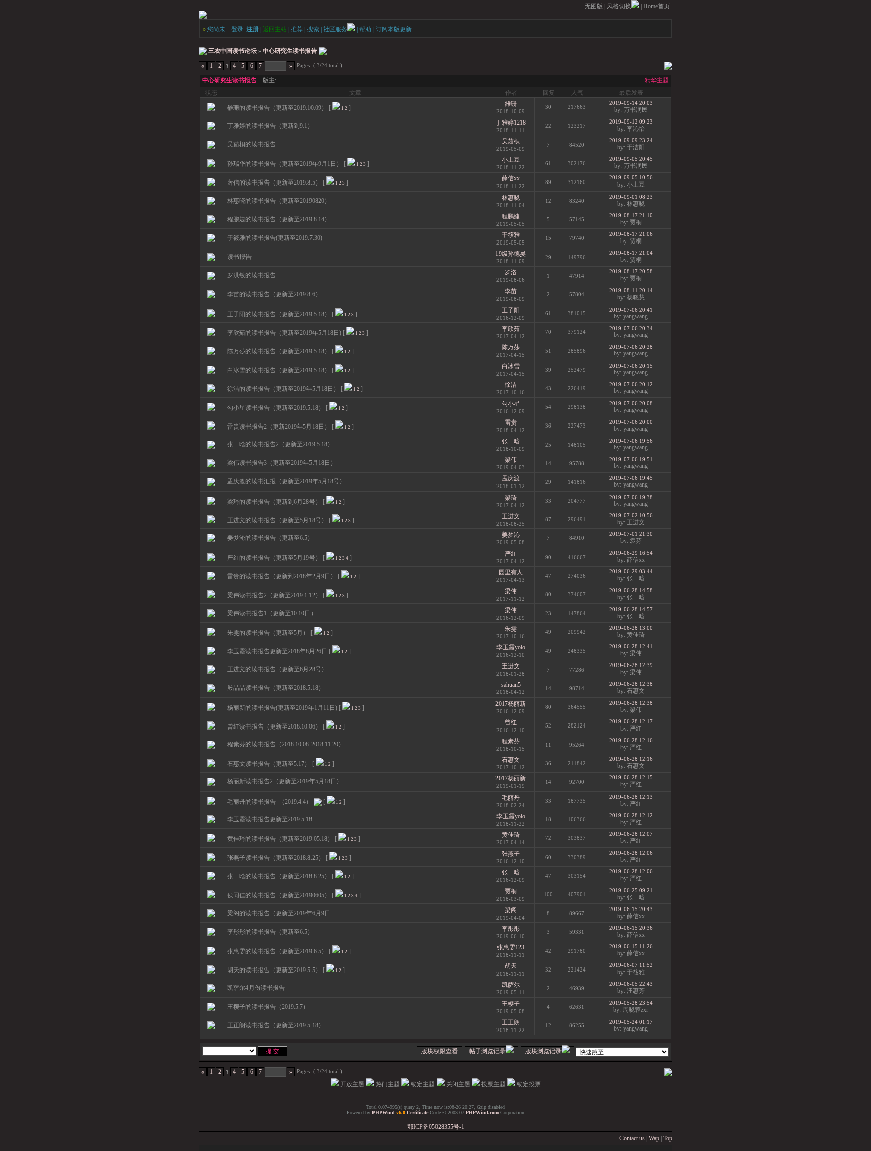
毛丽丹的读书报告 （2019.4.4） (269, 801)
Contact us (632, 1138)
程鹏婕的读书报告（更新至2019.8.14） (278, 219)
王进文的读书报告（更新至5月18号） (277, 520)
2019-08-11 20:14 (631, 290)
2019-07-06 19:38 (631, 497)
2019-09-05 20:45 (631, 159)
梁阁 (511, 910)
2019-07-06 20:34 (631, 328)
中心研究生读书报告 (290, 50)
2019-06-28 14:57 (631, 609)
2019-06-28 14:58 (631, 590)
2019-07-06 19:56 (631, 441)
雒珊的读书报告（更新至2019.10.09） (277, 107)
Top (667, 1138)
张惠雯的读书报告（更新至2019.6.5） (277, 951)
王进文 (511, 516)
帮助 (365, 29)
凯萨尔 (511, 984)
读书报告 (239, 256)
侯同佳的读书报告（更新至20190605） (278, 895)
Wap (654, 1138)
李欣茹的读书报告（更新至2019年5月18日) (284, 332)
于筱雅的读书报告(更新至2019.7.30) (274, 237)
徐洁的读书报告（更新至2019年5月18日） (283, 388)
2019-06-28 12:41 (631, 646)
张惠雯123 (510, 947)
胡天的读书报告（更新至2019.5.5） (274, 970)
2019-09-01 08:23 (631, 197)
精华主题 (657, 80)
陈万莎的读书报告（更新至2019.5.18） (278, 351)
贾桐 (511, 891)
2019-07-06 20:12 (631, 384)
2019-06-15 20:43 (631, 909)
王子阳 (511, 310)
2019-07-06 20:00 (631, 422)
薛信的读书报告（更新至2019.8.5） (274, 182)
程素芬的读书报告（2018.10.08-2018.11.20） (285, 744)
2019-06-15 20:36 (631, 928)
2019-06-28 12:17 (631, 721)
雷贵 (511, 422)
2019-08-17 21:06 (631, 234)
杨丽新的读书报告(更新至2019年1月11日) (282, 707)
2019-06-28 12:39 (631, 665)
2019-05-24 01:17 (631, 1022)
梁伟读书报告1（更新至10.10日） (272, 613)
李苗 (511, 291)
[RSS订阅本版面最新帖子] (323, 50)
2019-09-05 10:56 (631, 177)
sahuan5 (511, 684)
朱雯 (511, 628)
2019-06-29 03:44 (631, 571)
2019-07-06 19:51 (631, 459)
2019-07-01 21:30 (631, 534)
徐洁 (511, 384)
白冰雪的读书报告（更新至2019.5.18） (278, 370)
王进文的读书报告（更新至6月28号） (277, 669)
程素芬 (511, 741)
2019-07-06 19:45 (631, 478)
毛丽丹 (511, 797)
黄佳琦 (511, 834)
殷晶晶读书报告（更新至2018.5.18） (275, 687)
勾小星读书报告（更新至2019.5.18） (275, 407)
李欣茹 (511, 328)
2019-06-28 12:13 (631, 797)
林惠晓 (511, 197)
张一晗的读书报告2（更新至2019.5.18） (280, 444)
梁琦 (511, 497)
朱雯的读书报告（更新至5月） (268, 632)
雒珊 (511, 103)
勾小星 (511, 403)
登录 (237, 29)
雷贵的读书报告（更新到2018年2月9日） (281, 576)
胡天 (511, 966)
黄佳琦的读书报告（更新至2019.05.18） (280, 838)
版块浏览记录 (543, 1051)
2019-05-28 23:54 (631, 1003)
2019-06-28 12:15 (631, 777)
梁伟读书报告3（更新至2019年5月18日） (281, 462)
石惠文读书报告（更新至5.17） (268, 763)
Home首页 (656, 6)
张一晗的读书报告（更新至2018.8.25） (278, 876)
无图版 (594, 6)
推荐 (297, 29)
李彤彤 (511, 928)
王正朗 (511, 1022)
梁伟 (511, 459)
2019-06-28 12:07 (631, 834)
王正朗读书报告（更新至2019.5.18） (275, 1025)
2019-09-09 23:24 (631, 140)
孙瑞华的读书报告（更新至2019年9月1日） (284, 163)
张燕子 (511, 853)
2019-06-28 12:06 (631, 853)
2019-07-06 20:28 (631, 347)
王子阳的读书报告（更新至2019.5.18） (278, 314)
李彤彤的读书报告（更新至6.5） (270, 931)
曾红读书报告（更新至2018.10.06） (274, 726)
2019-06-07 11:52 (631, 965)
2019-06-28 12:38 (631, 684)
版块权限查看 (439, 1051)
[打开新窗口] (211, 108)
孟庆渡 (511, 478)
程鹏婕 (511, 216)
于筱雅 (511, 234)
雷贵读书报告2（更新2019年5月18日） (278, 426)
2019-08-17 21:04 (631, 253)
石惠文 (511, 759)
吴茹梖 (511, 141)
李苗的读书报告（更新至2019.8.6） (274, 294)
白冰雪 (511, 366)
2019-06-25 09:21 (631, 890)
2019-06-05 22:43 (631, 984)
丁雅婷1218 (510, 122)
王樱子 (511, 1003)
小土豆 (511, 159)
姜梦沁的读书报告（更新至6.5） (270, 537)
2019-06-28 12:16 (631, 740)
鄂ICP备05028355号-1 (435, 1126)
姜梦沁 (511, 534)
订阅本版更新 (394, 29)
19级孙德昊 (510, 253)
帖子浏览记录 (487, 1051)
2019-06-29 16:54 (631, 553)
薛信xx (511, 178)
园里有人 (511, 572)
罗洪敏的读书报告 (251, 275)
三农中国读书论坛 (232, 50)
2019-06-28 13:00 (631, 628)
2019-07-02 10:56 (631, 515)
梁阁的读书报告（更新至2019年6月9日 (278, 913)
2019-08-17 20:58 (631, 271)
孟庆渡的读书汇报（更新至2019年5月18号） (286, 481)
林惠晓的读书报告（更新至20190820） (278, 200)
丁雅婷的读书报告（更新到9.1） (270, 125)
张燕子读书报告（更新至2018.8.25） (275, 857)
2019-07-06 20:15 (631, 365)
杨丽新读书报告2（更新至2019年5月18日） (284, 781)
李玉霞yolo (510, 647)
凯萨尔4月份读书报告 (256, 987)
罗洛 (511, 272)
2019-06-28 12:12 (631, 815)
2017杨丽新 (510, 703)
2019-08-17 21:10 (631, 215)
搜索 (313, 29)
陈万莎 (511, 347)
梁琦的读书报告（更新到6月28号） (274, 501)
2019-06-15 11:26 (631, 946)
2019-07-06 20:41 (631, 310)
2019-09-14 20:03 (631, 103)
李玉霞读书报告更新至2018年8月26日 (277, 651)
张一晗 (511, 441)
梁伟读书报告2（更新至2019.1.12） (274, 595)
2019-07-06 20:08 (631, 403)
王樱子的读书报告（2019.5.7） (268, 1006)
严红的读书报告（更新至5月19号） (274, 557)
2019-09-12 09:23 (631, 121)
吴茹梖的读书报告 (251, 144)
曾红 (511, 722)
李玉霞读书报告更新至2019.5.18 (269, 819)
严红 (511, 553)
